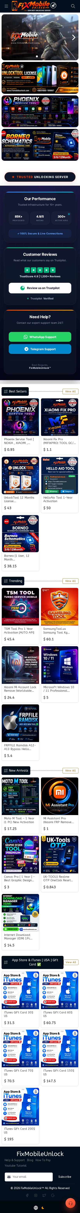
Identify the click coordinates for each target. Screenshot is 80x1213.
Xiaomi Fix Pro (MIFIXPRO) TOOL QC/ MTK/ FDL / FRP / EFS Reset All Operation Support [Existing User (58, 441)
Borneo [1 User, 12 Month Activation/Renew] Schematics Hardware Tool (19, 557)
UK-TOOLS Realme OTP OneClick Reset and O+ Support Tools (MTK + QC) (59, 878)
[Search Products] (73, 6)
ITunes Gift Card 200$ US (19, 1130)
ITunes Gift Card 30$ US (18, 1014)
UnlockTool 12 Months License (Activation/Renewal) (19, 499)
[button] (35, 1207)
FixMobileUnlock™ (32, 1188)
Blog (30, 1160)
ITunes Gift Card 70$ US (18, 1072)
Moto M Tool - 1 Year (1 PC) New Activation (19, 820)
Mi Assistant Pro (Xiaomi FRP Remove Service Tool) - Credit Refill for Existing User (58, 820)
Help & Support (15, 1160)
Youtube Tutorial (16, 1165)
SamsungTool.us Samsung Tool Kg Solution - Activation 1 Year (59, 631)
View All (70, 391)
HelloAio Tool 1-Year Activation (58, 499)
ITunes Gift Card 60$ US (57, 1014)
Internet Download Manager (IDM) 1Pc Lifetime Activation (17, 937)
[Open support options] (71, 1203)
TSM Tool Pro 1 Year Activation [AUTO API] (19, 630)
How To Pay (43, 1160)
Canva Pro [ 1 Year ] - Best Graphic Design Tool (19, 878)
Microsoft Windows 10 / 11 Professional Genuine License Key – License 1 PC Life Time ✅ (58, 689)
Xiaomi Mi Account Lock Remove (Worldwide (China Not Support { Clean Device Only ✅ (20, 689)
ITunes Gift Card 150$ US (58, 1072)
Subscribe (64, 1177)
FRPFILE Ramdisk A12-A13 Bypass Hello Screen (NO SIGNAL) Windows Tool (20, 747)
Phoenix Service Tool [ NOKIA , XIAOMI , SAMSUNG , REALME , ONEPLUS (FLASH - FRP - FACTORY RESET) (20, 441)
